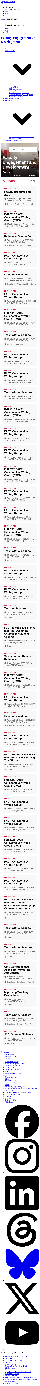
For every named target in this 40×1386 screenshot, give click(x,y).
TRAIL (7, 1362)
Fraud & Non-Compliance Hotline (16, 1366)
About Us (8, 47)
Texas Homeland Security (14, 1360)
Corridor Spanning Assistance (19, 93)
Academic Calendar (11, 1062)
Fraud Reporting (10, 1364)
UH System (9, 1098)
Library (7, 1079)
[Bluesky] (22, 1280)
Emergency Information (13, 1073)
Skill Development (15, 89)
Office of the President (12, 1083)
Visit (6, 11)
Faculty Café (9, 49)
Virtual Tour (9, 1102)
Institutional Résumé (12, 1374)
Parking (7, 1085)
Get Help (8, 1075)
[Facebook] (22, 1138)
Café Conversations (16, 97)
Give (6, 15)
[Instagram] (22, 1172)
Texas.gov (8, 1358)
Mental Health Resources (13, 141)
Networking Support (16, 91)
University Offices (11, 1100)
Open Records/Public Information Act (18, 1092)
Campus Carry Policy (12, 1065)
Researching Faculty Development (21, 95)
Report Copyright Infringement (15, 1087)
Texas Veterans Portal (12, 1094)
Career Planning (14, 87)
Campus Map (9, 1067)
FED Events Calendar (12, 98)
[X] (22, 1315)
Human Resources (11, 1077)
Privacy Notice (10, 1370)
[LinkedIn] (22, 1212)
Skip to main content (8, 2)
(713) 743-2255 (6, 1058)
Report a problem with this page (16, 1356)
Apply (7, 13)
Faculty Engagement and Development (19, 40)
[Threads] (22, 1246)
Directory (8, 1071)
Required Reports (11, 1376)
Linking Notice (10, 1368)
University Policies (11, 1383)
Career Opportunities (12, 1069)
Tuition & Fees (10, 1096)
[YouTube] (22, 1349)
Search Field (9, 7)
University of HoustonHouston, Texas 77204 (8, 1055)
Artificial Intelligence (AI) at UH (16, 1064)
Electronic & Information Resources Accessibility (21, 1377)
